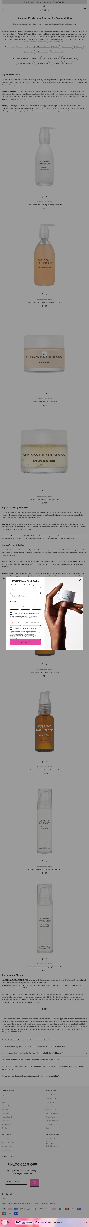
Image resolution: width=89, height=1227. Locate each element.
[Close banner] (86, 1222)
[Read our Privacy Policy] (39, 617)
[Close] (80, 579)
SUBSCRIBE (25, 642)
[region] (44, 1222)
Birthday (13, 601)
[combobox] (15, 623)
